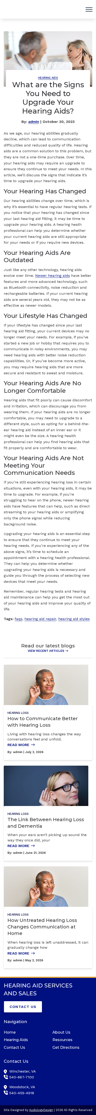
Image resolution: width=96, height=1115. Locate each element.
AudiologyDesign (41, 1110)
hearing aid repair (40, 619)
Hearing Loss (18, 713)
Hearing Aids (48, 78)
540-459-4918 (21, 1093)
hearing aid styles (74, 619)
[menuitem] (24, 1032)
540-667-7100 (21, 1077)
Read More (18, 745)
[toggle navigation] (89, 9)
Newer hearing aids (52, 275)
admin (33, 121)
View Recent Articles (46, 651)
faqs (18, 619)
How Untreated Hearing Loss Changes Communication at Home (42, 926)
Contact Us (23, 1006)
